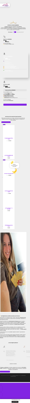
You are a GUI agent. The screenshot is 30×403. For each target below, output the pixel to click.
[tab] (10, 32)
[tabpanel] (15, 70)
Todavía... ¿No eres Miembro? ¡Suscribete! (13, 150)
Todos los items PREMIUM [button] (10, 90)
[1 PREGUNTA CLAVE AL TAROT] (9, 218)
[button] (14, 32)
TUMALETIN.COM (23, 375)
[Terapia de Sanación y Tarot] (9, 131)
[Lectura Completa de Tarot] (9, 183)
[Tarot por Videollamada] (9, 166)
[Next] (25, 11)
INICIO (3, 383)
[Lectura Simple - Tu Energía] (9, 201)
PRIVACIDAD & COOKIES (15, 375)
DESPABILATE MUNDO (13, 376)
